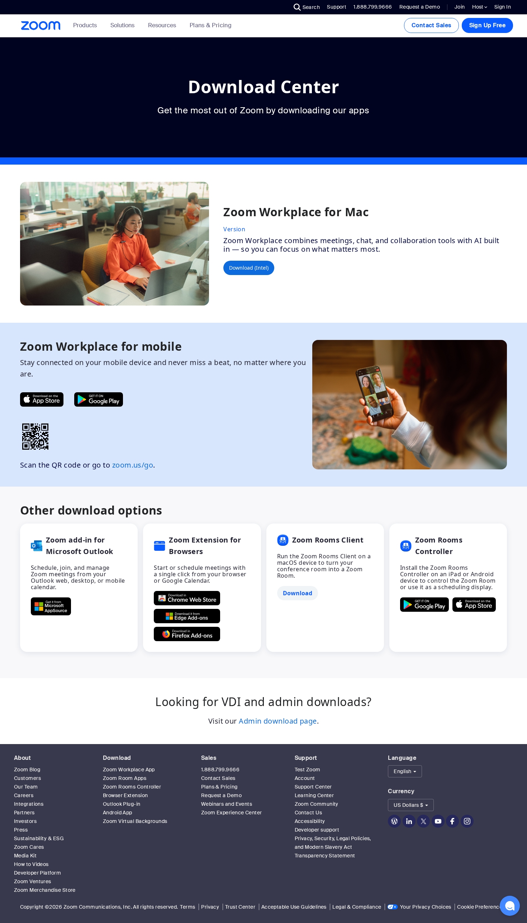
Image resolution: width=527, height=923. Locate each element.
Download (117, 758)
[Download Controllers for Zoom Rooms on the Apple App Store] (474, 604)
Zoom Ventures (32, 881)
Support (336, 7)
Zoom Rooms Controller (132, 787)
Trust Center (240, 907)
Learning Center (314, 795)
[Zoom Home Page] (40, 25)
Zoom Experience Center (231, 812)
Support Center (313, 787)
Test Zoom (308, 769)
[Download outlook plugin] (50, 606)
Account (305, 778)
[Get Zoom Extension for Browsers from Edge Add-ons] (187, 616)
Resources (162, 25)
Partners (24, 812)
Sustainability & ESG (39, 838)
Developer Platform (37, 873)
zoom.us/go (132, 465)
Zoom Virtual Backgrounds (135, 821)
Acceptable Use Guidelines (294, 907)
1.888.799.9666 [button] (372, 7)
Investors (25, 821)
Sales (208, 758)
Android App (117, 812)
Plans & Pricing (211, 25)
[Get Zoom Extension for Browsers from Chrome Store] (187, 598)
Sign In (502, 7)
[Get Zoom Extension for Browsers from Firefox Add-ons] (187, 634)
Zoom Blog (27, 769)
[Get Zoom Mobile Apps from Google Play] (98, 399)
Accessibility (310, 821)
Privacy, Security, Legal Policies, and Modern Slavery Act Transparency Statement (333, 847)
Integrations (28, 804)
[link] (211, 25)
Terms (187, 907)
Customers (27, 778)
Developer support (317, 830)
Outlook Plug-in (122, 804)
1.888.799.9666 (220, 769)
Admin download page (278, 721)
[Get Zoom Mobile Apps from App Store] (42, 399)
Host (478, 7)
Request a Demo (419, 7)
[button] (307, 7)
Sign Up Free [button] (487, 25)
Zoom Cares (29, 847)
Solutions (122, 25)
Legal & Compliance (356, 907)
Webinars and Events (226, 804)
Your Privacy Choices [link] (425, 907)
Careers (23, 795)
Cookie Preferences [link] (481, 907)
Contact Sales (431, 25)
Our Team (26, 787)
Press (21, 830)
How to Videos (31, 864)
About (22, 758)
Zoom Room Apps (124, 778)
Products (85, 25)
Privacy (210, 907)
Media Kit (25, 855)
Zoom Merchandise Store (45, 890)
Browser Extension (125, 795)
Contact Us (308, 812)
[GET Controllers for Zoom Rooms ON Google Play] (424, 604)
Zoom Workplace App (129, 769)
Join (460, 7)
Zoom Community (316, 804)
